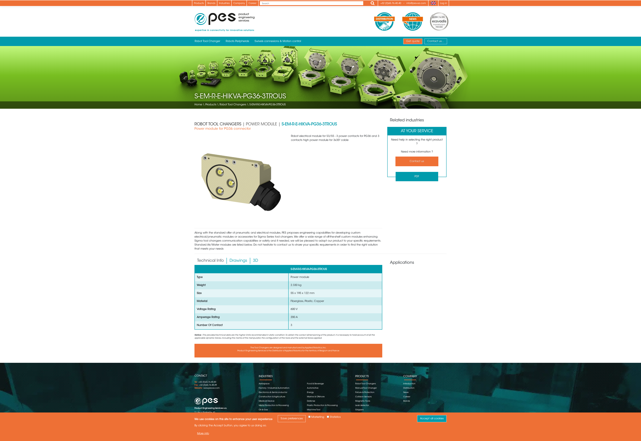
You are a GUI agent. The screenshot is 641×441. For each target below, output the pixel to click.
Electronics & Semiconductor (273, 392)
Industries (224, 3)
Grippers (359, 410)
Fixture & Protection (364, 392)
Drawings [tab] (238, 261)
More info (203, 433)
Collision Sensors (363, 397)
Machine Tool (313, 410)
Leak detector (362, 405)
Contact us (417, 161)
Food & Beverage (315, 384)
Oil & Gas (263, 410)
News (405, 392)
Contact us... (435, 41)
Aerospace (264, 384)
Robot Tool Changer (207, 41)
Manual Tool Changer (366, 388)
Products (199, 3)
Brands (211, 3)
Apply (372, 3)
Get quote (412, 41)
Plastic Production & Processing (322, 405)
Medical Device (266, 401)
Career (253, 3)
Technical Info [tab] (210, 261)
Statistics (335, 417)
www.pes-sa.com (211, 388)
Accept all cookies (432, 418)
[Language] (433, 3)
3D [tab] (255, 261)
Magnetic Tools (362, 401)
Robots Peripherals (237, 41)
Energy (310, 392)
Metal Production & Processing (274, 405)
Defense (311, 401)
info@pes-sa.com (416, 3)
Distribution (408, 388)
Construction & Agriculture (272, 397)
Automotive (312, 388)
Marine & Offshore (316, 397)
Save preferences (292, 418)
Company (239, 3)
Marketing (317, 417)
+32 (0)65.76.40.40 (390, 3)
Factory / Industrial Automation (274, 388)
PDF (416, 176)
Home (198, 104)
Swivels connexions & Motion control (278, 41)
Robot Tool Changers (233, 104)
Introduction (409, 384)
